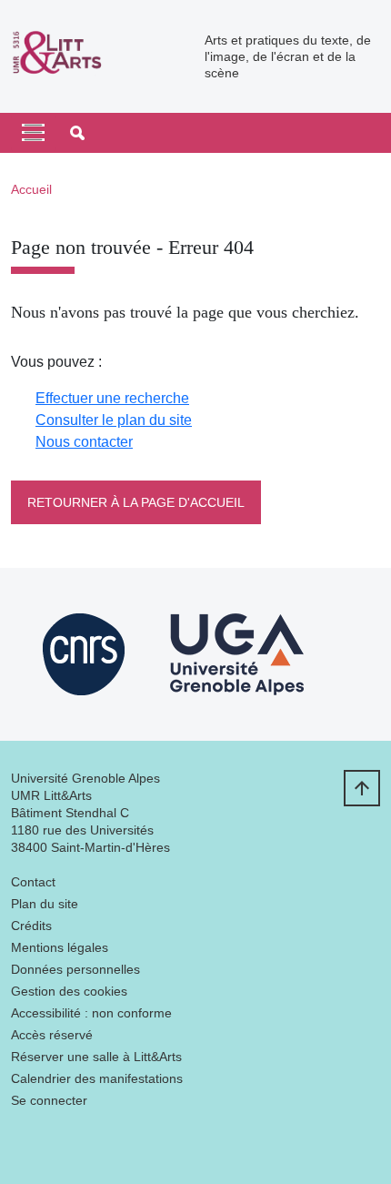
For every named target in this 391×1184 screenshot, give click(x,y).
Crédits (31, 925)
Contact (33, 882)
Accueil (31, 189)
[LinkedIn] (24, 1143)
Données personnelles (75, 969)
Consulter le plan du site (113, 420)
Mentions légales (59, 947)
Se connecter (49, 1100)
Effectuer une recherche (112, 398)
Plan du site (44, 903)
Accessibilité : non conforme (91, 1013)
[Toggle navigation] (33, 133)
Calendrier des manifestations (97, 1078)
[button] (77, 133)
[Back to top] (362, 788)
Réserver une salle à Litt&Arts (96, 1056)
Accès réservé (52, 1034)
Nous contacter (84, 442)
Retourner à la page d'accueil (136, 502)
